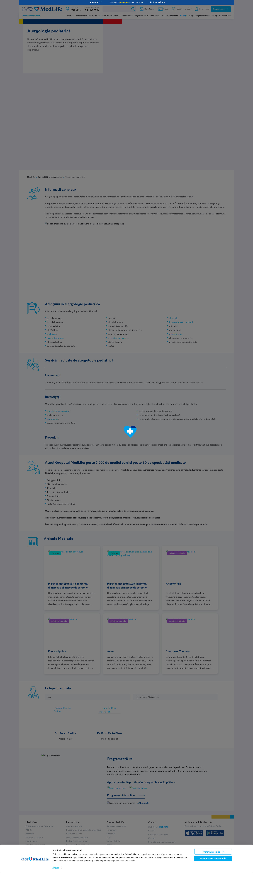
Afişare (55, 868)
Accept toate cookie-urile (213, 858)
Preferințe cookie (211, 851)
